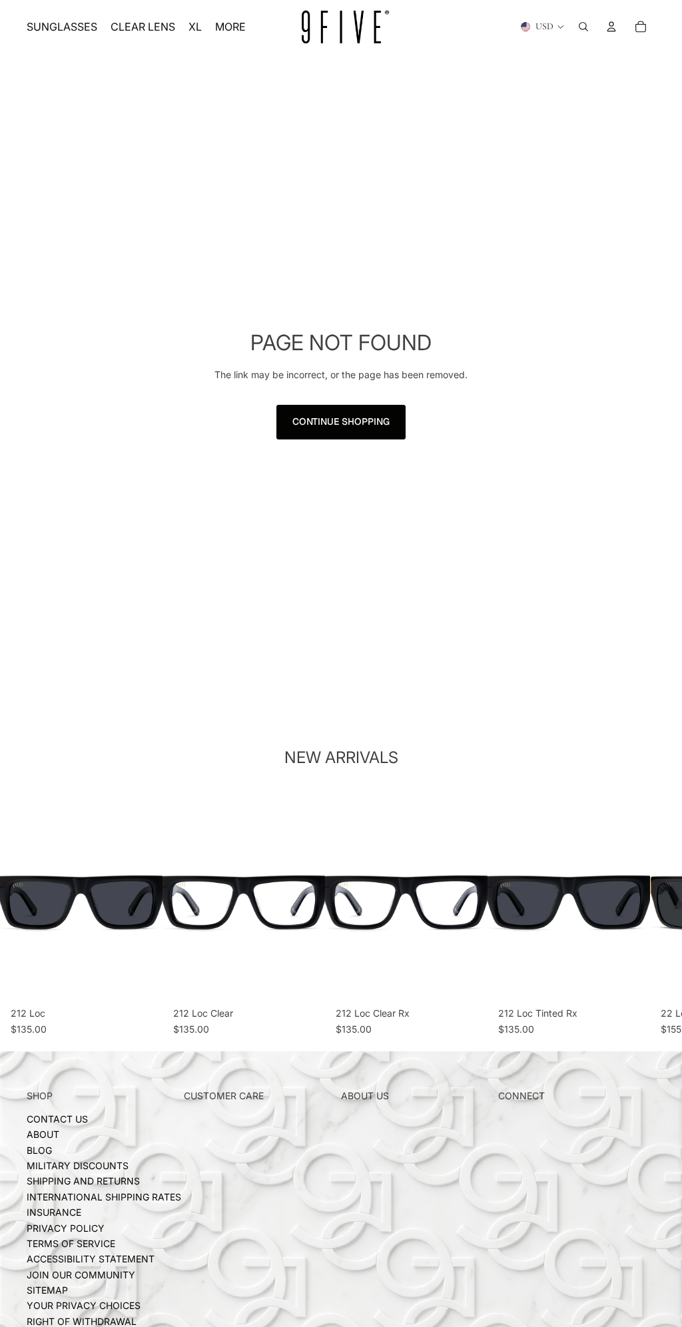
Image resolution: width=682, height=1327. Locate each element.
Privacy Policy (66, 1228)
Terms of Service (71, 1243)
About (43, 1135)
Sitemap (47, 1290)
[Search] (583, 26)
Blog (39, 1150)
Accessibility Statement (91, 1259)
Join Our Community (81, 1274)
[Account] (611, 26)
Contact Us (57, 1119)
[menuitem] (230, 27)
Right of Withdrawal (82, 1321)
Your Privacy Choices (84, 1306)
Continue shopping (341, 421)
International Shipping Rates (104, 1196)
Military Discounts (78, 1165)
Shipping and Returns (83, 1181)
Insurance (54, 1212)
